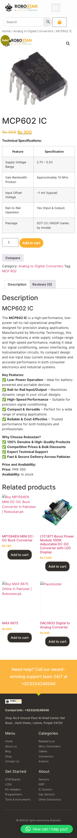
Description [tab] (17, 284)
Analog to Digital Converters (33, 31)
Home (6, 31)
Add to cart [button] (20, 555)
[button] (55, 7)
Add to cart (31, 243)
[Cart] (59, 22)
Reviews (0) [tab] (42, 284)
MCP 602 (9, 271)
